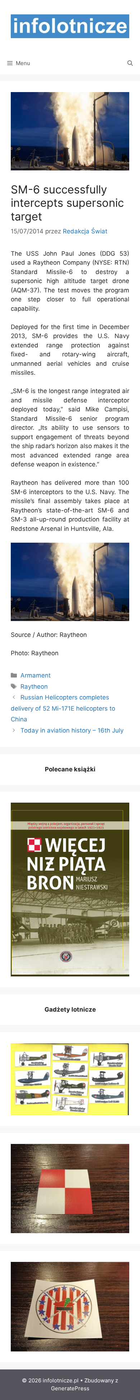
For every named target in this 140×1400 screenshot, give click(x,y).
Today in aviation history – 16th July (71, 730)
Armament (35, 675)
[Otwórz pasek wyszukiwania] (130, 63)
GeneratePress (70, 1388)
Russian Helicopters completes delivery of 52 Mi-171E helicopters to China (63, 708)
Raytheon (34, 686)
